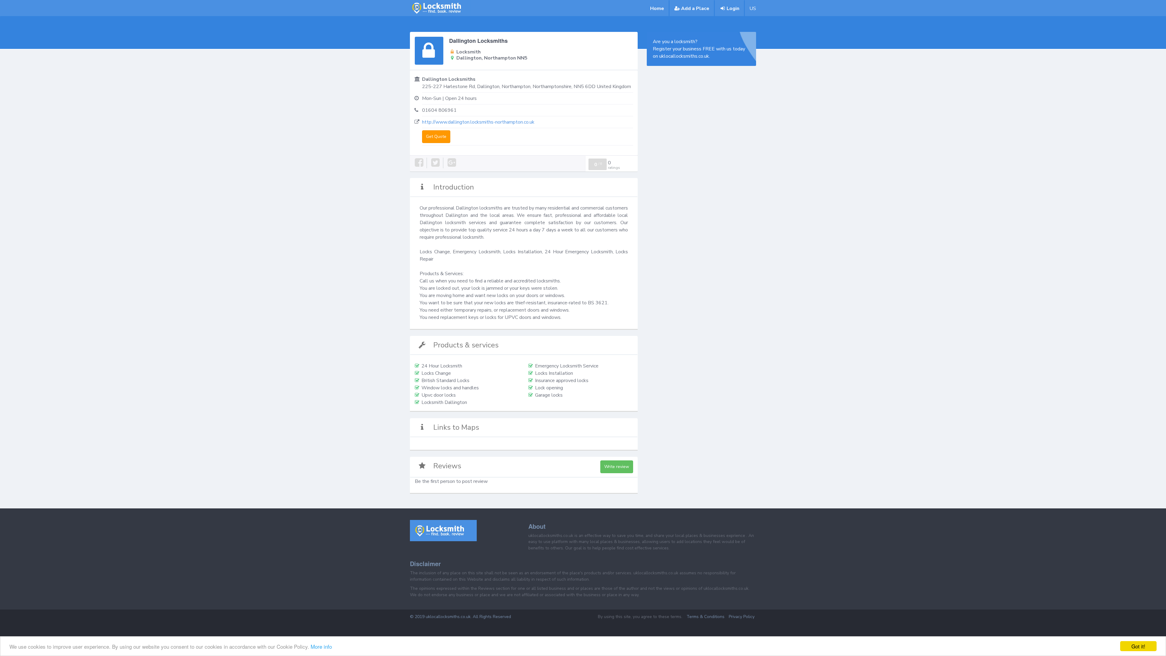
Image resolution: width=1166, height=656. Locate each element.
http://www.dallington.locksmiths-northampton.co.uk (478, 122)
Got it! (1138, 646)
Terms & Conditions (705, 617)
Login (733, 8)
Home (657, 8)
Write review (616, 467)
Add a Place (695, 8)
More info (321, 646)
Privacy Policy (742, 617)
